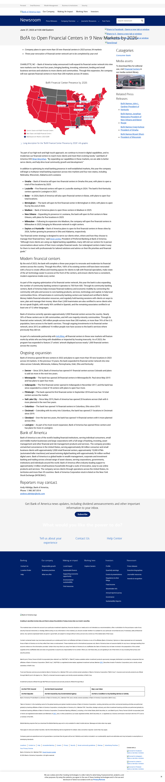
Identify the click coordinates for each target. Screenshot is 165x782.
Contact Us (24, 566)
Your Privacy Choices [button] (26, 748)
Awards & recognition (134, 578)
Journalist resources (134, 574)
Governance (110, 597)
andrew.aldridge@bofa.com (32, 493)
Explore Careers (90, 566)
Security (72, 745)
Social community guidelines (86, 745)
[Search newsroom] (142, 20)
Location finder (26, 570)
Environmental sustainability (68, 581)
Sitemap (100, 745)
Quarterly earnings (112, 570)
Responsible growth (49, 566)
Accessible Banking (48, 745)
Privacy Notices (99, 780)
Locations (23, 745)
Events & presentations (114, 574)
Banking (23, 560)
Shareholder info (111, 589)
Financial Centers (132, 69)
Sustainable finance (70, 570)
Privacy (66, 745)
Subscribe (82, 514)
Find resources (68, 586)
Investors (109, 560)
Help (22, 574)
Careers (59, 745)
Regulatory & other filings (112, 579)
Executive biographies (134, 570)
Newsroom (131, 560)
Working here (89, 560)
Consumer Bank (123, 55)
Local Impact (67, 566)
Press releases (132, 566)
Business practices (48, 570)
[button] (77, 21)
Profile (108, 566)
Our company (47, 560)
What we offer (47, 574)
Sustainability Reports (113, 601)
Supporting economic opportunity (70, 575)
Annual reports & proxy (114, 593)
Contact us (32, 745)
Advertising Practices (111, 745)
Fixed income (110, 584)
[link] (50, 540)
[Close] (161, 776)
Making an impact (70, 560)
